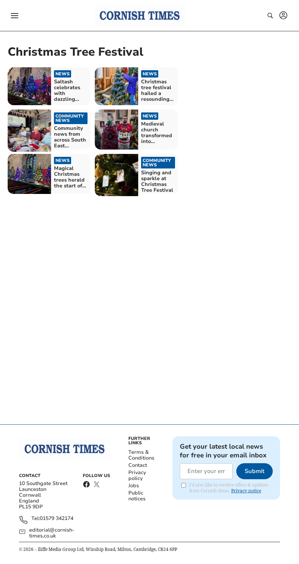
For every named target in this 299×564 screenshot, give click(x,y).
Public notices (136, 495)
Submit (254, 471)
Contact (137, 465)
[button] (14, 15)
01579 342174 (56, 519)
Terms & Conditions (141, 455)
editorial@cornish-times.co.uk (51, 533)
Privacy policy (137, 475)
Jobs (133, 485)
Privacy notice (246, 490)
